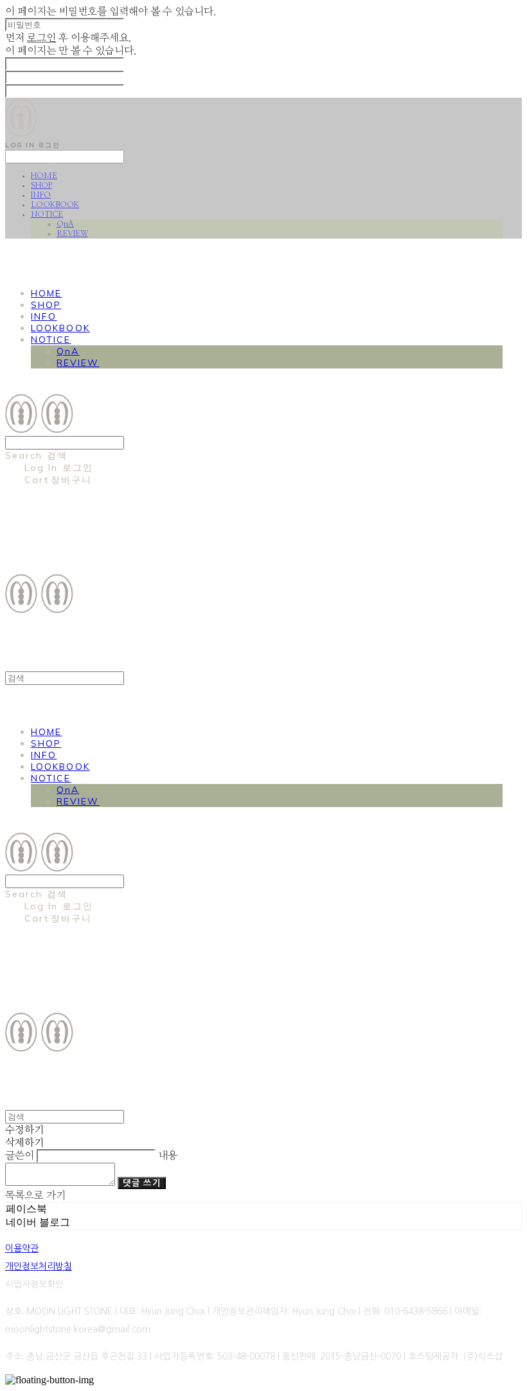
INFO (41, 195)
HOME (44, 175)
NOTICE (47, 214)
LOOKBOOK (55, 204)
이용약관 (22, 1248)
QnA (65, 224)
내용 (167, 1155)
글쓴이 (19, 1155)
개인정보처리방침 (38, 1266)
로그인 (41, 38)
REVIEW (72, 233)
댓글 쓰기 (142, 1183)
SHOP (41, 185)
